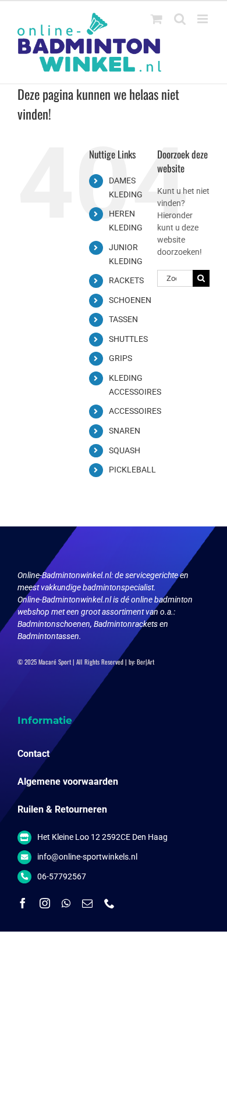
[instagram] (45, 903)
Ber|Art (145, 661)
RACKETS (126, 280)
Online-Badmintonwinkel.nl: (66, 575)
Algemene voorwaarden (67, 781)
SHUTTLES (128, 339)
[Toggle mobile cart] (156, 19)
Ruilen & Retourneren (62, 809)
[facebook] (22, 903)
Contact (33, 753)
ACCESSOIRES (135, 411)
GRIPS (120, 358)
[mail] (87, 903)
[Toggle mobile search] (180, 19)
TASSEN (123, 319)
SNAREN (124, 430)
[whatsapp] (66, 903)
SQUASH (124, 450)
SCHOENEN (130, 300)
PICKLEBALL (132, 469)
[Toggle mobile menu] (203, 19)
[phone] (109, 903)
